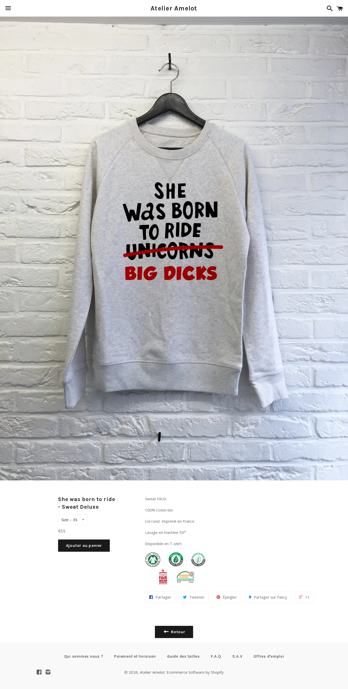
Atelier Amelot (174, 8)
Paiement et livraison (135, 656)
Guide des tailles (183, 656)
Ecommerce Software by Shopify (195, 672)
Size (65, 519)
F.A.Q (216, 656)
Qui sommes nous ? (83, 656)
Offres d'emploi (268, 656)
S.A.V (237, 656)
